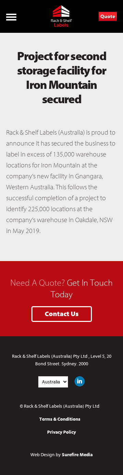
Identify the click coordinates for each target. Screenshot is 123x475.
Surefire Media (77, 455)
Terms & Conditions (59, 419)
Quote (107, 16)
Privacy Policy (61, 432)
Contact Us (62, 314)
